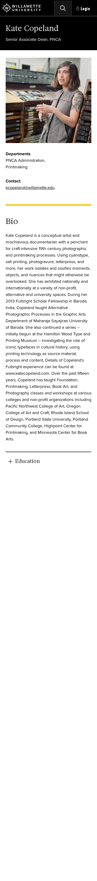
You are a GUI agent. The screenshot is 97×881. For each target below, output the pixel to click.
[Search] (63, 7)
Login (85, 8)
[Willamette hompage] (21, 8)
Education (27, 461)
